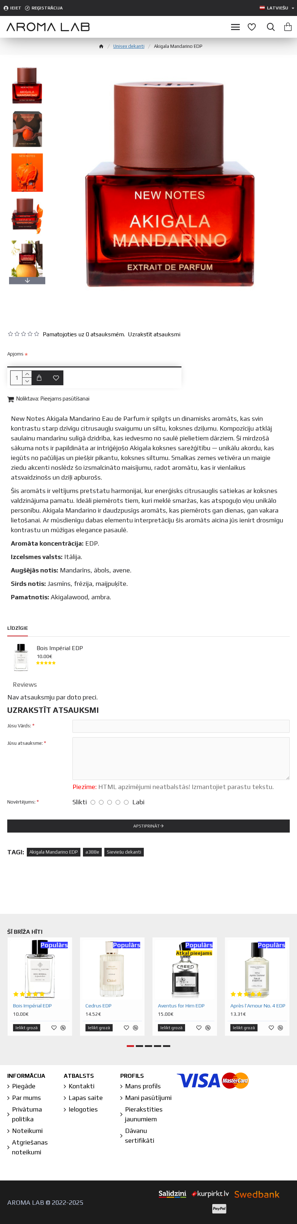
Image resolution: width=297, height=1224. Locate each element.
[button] (27, 67)
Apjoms (15, 354)
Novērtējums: (21, 802)
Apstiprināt (146, 826)
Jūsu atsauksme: (25, 743)
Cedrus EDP (98, 1006)
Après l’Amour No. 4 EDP (257, 1006)
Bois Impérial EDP (60, 648)
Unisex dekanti (129, 46)
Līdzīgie (17, 628)
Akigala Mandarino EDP (53, 852)
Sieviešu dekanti (124, 852)
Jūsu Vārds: (19, 725)
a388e (92, 852)
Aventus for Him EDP (181, 1006)
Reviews (25, 684)
